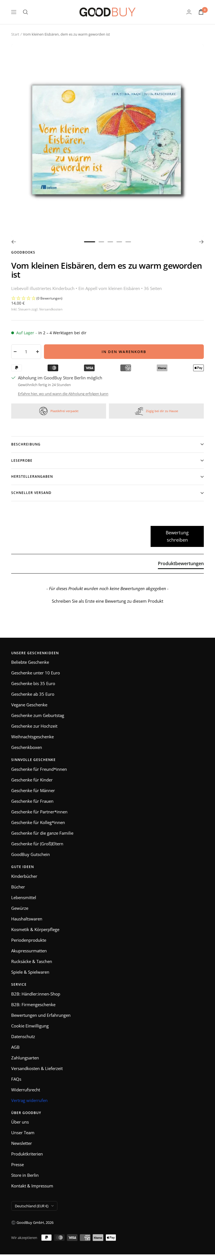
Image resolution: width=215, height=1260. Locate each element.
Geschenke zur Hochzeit (34, 726)
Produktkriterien (27, 1154)
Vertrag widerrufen (29, 1100)
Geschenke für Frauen (32, 801)
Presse (17, 1164)
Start (15, 34)
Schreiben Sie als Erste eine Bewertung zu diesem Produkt (107, 601)
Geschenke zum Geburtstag (37, 715)
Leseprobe (21, 460)
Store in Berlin (25, 1175)
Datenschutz (23, 1036)
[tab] (181, 564)
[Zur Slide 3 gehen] (110, 241)
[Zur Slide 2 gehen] (101, 241)
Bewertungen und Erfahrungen (41, 1015)
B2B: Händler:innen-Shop (35, 994)
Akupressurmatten (29, 950)
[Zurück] (13, 242)
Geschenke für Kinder (32, 780)
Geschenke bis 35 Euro (33, 683)
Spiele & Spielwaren (30, 972)
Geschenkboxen (26, 747)
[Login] (188, 12)
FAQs (16, 1079)
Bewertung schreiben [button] (177, 536)
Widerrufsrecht (25, 1089)
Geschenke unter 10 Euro (35, 673)
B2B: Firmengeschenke (33, 1004)
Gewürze (19, 908)
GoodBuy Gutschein (30, 854)
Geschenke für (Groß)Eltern (37, 843)
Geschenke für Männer (33, 790)
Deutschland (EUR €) (31, 1205)
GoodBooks (23, 252)
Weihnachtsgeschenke (32, 736)
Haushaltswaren (26, 919)
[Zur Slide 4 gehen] (119, 241)
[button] (107, 298)
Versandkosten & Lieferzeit (37, 1068)
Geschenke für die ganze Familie (42, 833)
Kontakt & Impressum (32, 1186)
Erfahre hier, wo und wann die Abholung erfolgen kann (63, 393)
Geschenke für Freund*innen (39, 769)
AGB (15, 1047)
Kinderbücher (24, 876)
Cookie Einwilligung (30, 1026)
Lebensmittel (23, 897)
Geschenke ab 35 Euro (32, 694)
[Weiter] (201, 242)
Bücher (18, 887)
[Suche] (25, 12)
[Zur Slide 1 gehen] (89, 241)
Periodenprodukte (28, 940)
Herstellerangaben (32, 476)
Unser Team (22, 1132)
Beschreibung (26, 444)
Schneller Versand (31, 492)
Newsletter (21, 1143)
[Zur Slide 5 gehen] (128, 241)
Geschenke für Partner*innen (39, 812)
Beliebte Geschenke (30, 662)
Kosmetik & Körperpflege (35, 929)
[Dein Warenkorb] (201, 12)
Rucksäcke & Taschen (31, 961)
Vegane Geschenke (29, 704)
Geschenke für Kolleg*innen (38, 822)
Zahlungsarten (25, 1058)
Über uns (20, 1122)
